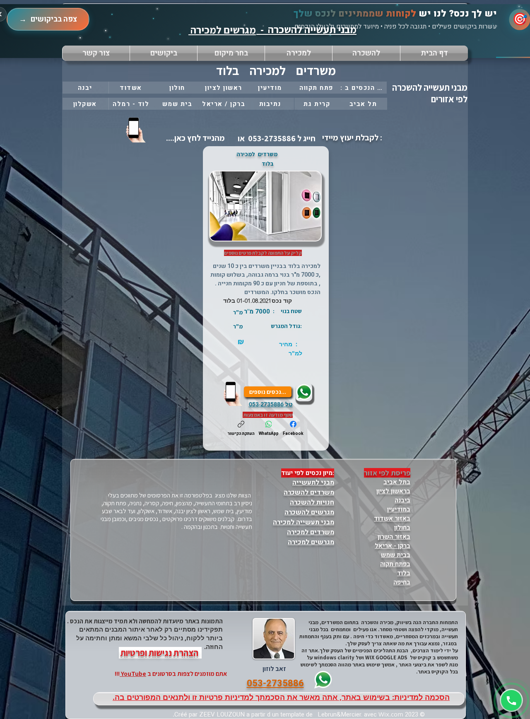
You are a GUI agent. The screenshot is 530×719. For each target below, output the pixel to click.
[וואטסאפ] (511, 700)
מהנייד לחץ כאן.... (194, 138)
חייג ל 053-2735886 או (276, 138)
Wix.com (390, 714)
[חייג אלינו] (233, 393)
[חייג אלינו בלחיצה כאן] (136, 129)
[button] (231, 53)
